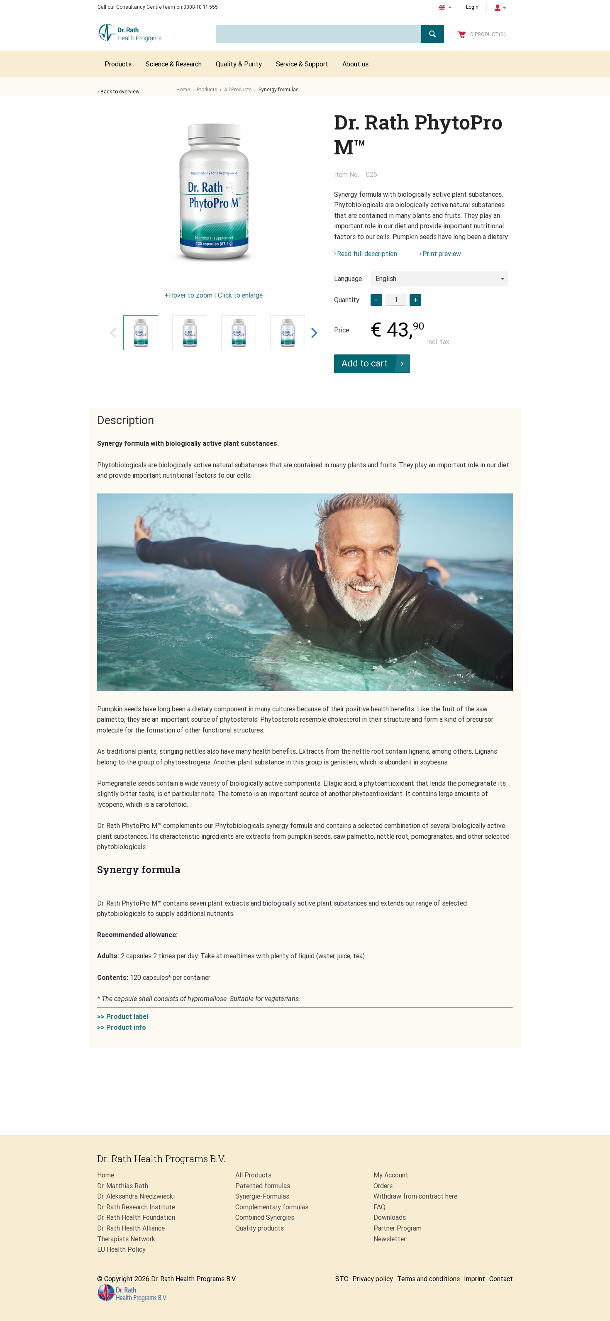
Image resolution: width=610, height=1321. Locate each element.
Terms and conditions (428, 1279)
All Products (238, 90)
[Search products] (432, 34)
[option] (214, 193)
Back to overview (119, 92)
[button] (415, 300)
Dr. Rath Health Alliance (131, 1228)
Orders (383, 1186)
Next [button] (314, 332)
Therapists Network (126, 1239)
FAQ (379, 1207)
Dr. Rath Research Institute (136, 1207)
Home (183, 90)
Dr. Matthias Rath (122, 1186)
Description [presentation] (125, 420)
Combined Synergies (264, 1217)
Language (348, 279)
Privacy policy (372, 1279)
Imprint (474, 1279)
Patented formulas (262, 1186)
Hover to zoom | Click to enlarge (216, 295)
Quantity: (347, 300)
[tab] (125, 420)
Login (472, 7)
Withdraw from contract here (415, 1196)
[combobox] (439, 278)
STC (341, 1279)
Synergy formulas (279, 90)
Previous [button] (113, 332)
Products (207, 90)
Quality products (259, 1228)
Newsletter (389, 1239)
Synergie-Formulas (262, 1196)
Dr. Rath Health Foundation (136, 1217)
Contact (501, 1279)
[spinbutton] (396, 299)
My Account (390, 1175)
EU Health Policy (121, 1249)
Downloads (389, 1217)
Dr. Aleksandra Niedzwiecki (136, 1196)
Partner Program (397, 1228)
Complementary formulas (271, 1207)
